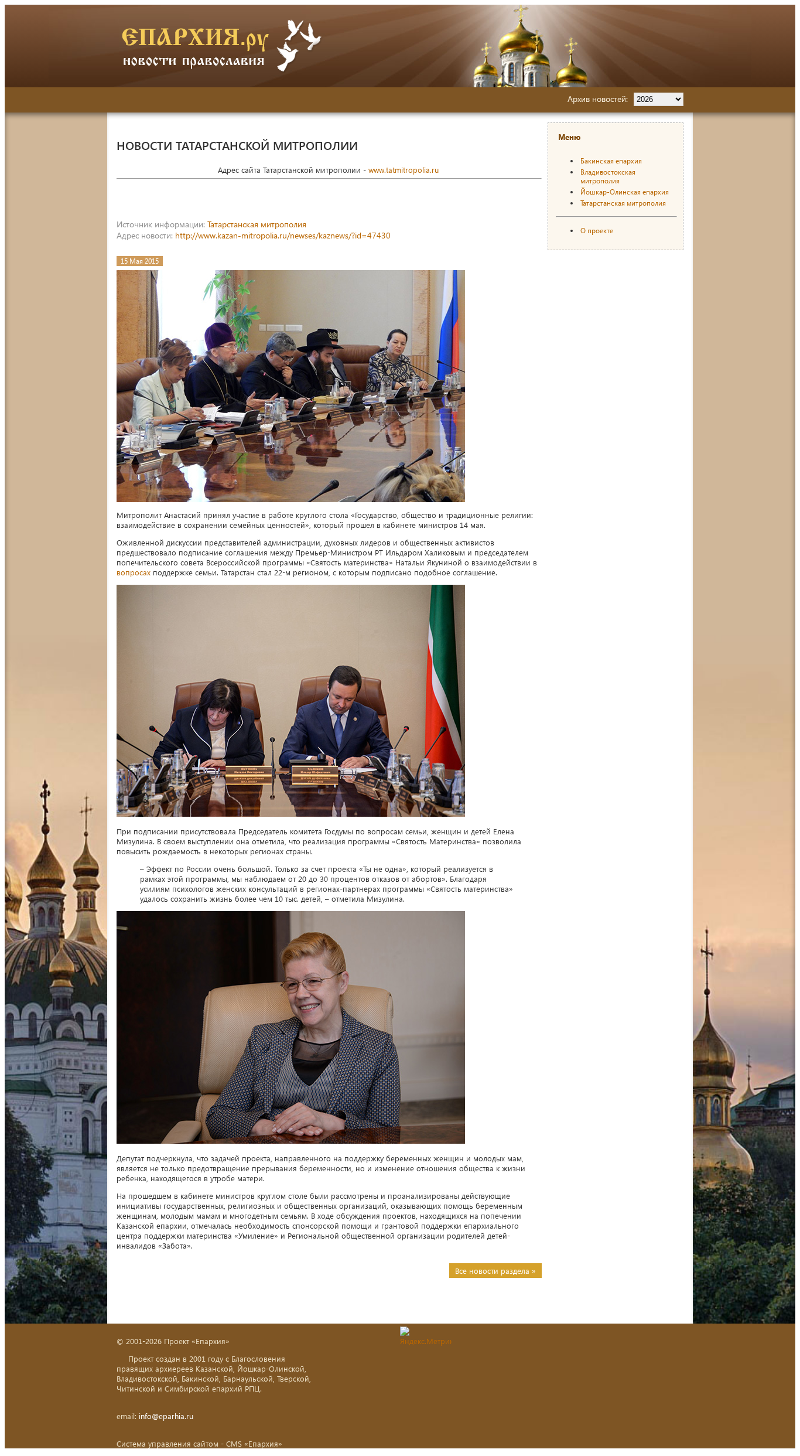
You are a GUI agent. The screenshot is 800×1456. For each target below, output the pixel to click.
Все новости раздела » (495, 1271)
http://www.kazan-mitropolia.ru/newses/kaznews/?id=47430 (283, 235)
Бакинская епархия (611, 160)
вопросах (134, 572)
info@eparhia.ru (166, 1416)
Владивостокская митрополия (607, 176)
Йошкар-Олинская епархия (624, 191)
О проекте (596, 230)
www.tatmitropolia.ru (403, 170)
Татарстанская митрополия (256, 224)
